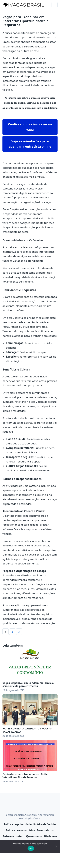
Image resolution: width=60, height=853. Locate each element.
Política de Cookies (44, 824)
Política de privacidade (18, 824)
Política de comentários (20, 830)
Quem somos (34, 836)
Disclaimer (50, 836)
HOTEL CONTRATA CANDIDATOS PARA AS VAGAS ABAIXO (27, 730)
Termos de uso (45, 830)
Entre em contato (13, 836)
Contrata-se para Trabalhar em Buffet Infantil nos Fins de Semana (25, 775)
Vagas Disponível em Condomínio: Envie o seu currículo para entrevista (28, 684)
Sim (31, 848)
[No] (56, 846)
